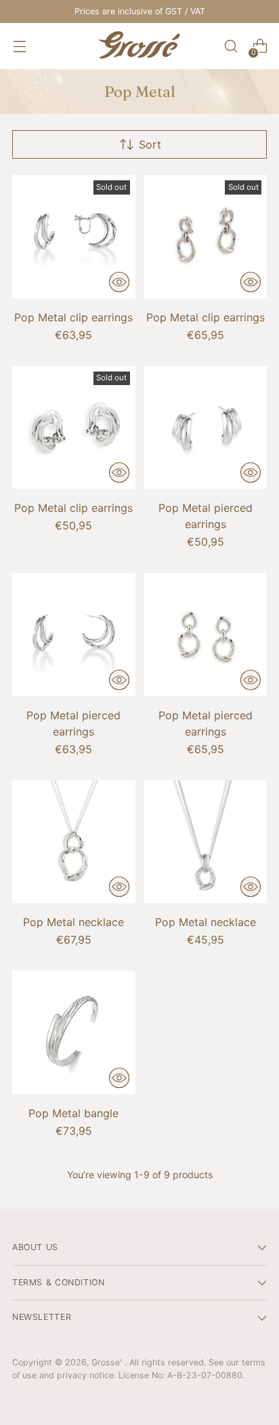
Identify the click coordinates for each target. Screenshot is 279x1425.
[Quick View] (119, 282)
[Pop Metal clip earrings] (73, 236)
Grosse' (108, 1362)
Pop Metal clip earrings (73, 317)
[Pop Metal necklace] (73, 842)
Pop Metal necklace (73, 922)
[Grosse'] (139, 46)
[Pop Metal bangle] (73, 1032)
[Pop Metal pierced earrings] (205, 427)
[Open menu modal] (19, 46)
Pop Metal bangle (73, 1113)
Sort (150, 144)
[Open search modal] (230, 46)
